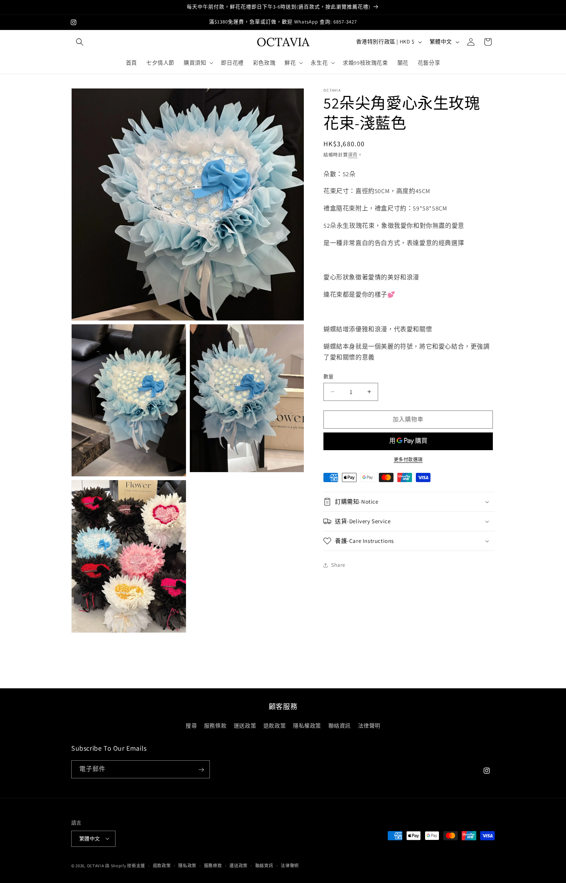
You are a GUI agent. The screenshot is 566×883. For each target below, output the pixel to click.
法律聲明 (369, 725)
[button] (79, 41)
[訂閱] (201, 770)
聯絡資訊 (339, 725)
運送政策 (245, 725)
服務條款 (215, 725)
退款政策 (274, 725)
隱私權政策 (307, 725)
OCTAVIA (95, 865)
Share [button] (338, 564)
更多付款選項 (408, 459)
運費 (353, 155)
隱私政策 (187, 865)
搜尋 (191, 725)
